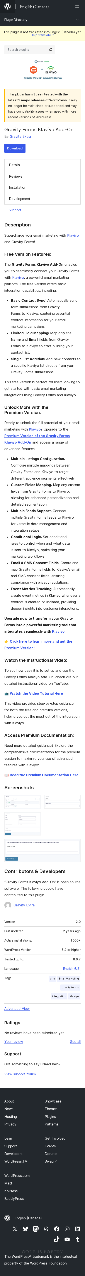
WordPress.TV (15, 1161)
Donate (51, 1154)
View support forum (20, 1074)
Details (14, 165)
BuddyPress (14, 1198)
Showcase (53, 1101)
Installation (17, 187)
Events (50, 1146)
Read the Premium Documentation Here (44, 775)
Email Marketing (68, 978)
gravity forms (70, 987)
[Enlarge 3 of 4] (35, 818)
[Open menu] (78, 6)
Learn (8, 1138)
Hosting (10, 1116)
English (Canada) (28, 1218)
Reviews (15, 176)
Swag (51, 1161)
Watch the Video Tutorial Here (36, 693)
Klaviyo (73, 235)
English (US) (72, 968)
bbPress (11, 1191)
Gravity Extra (20, 136)
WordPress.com (17, 1175)
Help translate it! (42, 35)
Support (15, 210)
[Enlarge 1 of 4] (35, 800)
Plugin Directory (15, 19)
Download (15, 148)
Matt (8, 1183)
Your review (13, 1041)
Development (19, 199)
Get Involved (55, 1138)
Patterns (51, 1124)
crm (52, 978)
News (9, 1109)
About (9, 1101)
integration (59, 996)
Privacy (10, 1124)
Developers (13, 1154)
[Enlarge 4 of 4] (75, 845)
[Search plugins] (50, 49)
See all (75, 1041)
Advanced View (17, 1008)
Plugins (50, 1116)
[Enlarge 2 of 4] (75, 800)
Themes (51, 1109)
